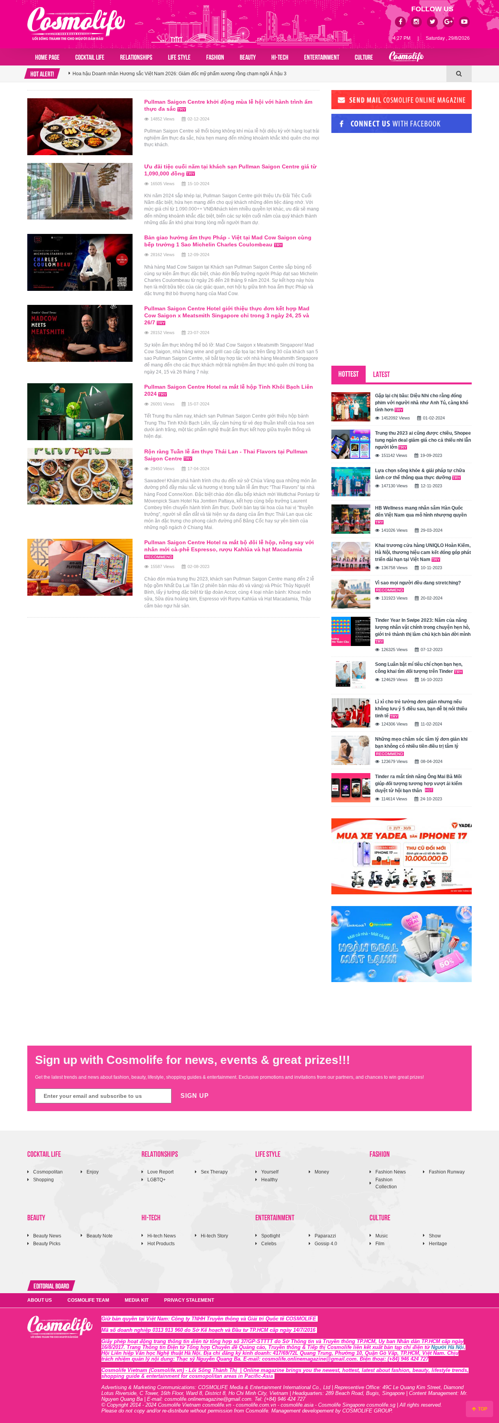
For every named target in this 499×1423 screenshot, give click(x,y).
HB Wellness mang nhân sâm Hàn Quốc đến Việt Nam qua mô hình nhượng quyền (421, 511)
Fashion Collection (386, 1183)
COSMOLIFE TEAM (88, 1300)
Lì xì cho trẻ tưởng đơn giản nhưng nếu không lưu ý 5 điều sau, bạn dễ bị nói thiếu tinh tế (421, 709)
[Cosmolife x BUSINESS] (406, 56)
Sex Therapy (214, 1172)
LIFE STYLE (179, 56)
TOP (482, 1409)
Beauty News (47, 1236)
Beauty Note (100, 1236)
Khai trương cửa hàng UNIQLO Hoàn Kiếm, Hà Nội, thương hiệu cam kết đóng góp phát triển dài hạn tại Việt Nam (423, 552)
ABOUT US (39, 1300)
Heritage (438, 1243)
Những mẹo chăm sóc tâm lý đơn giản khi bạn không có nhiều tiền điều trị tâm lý (421, 742)
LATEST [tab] (381, 374)
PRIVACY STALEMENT (189, 1300)
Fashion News (390, 1172)
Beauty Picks (46, 1243)
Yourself (269, 1172)
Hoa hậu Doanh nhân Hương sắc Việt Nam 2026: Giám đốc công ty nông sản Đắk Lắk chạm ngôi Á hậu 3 (184, 73)
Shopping (43, 1179)
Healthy (269, 1179)
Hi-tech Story (214, 1236)
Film (379, 1243)
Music (381, 1236)
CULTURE (364, 56)
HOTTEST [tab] (348, 373)
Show (435, 1236)
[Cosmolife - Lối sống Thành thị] (76, 23)
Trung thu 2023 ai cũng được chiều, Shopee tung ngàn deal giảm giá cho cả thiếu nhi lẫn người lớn (423, 440)
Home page (47, 56)
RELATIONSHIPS (136, 56)
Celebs (268, 1243)
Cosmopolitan (48, 1172)
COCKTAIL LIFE (89, 56)
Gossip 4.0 (326, 1243)
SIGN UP (194, 1095)
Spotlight (270, 1236)
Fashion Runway (447, 1172)
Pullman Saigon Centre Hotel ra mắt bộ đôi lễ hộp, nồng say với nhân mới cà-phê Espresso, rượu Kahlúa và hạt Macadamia (229, 545)
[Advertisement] (389, 192)
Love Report (160, 1172)
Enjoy (93, 1172)
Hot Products (161, 1243)
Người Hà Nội (447, 1347)
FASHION (215, 56)
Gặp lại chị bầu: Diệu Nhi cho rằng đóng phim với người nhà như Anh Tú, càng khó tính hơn (421, 402)
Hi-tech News (161, 1236)
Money (322, 1172)
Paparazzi (325, 1236)
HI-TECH (279, 56)
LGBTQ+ (156, 1179)
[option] (257, 73)
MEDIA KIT (137, 1300)
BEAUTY (248, 56)
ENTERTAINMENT (321, 56)
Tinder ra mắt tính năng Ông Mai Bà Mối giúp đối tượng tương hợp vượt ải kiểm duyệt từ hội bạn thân (418, 783)
